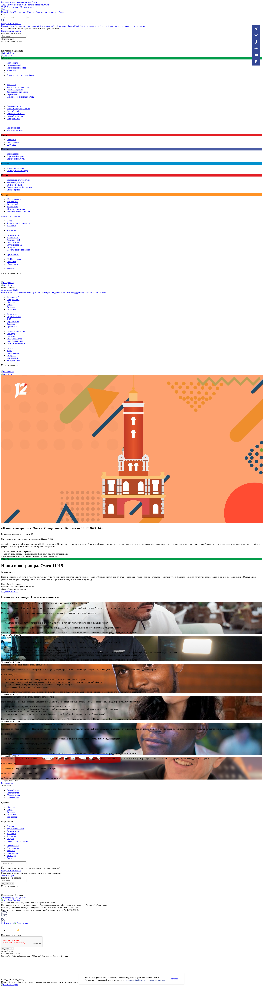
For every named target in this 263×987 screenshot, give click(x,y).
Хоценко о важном (15, 168)
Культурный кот (14, 204)
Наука (9, 350)
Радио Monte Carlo (76, 26)
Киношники (12, 201)
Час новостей (33, 26)
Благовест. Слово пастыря (19, 87)
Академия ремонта (15, 182)
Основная (11, 261)
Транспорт (11, 336)
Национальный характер (18, 211)
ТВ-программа (13, 795)
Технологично (13, 128)
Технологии (12, 358)
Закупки (10, 838)
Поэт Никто (12, 63)
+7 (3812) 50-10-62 (9, 591)
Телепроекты (20, 12)
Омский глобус (14, 111)
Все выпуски (7, 783)
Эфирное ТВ (12, 237)
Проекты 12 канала (16, 113)
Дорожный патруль (16, 159)
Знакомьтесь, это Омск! (17, 92)
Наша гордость (14, 106)
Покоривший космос (16, 68)
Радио (61, 12)
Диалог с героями (15, 89)
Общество (11, 302)
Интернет (11, 247)
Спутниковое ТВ (14, 245)
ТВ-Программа (60, 26)
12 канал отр (12, 264)
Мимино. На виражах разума (20, 97)
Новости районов (15, 341)
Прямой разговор (15, 116)
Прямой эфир (7, 12)
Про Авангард (92, 26)
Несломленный (14, 65)
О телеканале (13, 798)
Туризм (10, 348)
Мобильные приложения (18, 250)
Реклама (103, 26)
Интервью (11, 355)
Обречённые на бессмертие (19, 187)
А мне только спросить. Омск (20, 75)
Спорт (9, 304)
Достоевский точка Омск (18, 180)
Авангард (53, 12)
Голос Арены (13, 142)
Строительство (14, 316)
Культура (11, 307)
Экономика (12, 314)
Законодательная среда (17, 170)
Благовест (11, 84)
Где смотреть (13, 235)
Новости (31, 12)
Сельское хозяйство (16, 331)
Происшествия (13, 353)
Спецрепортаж (13, 118)
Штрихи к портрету (16, 209)
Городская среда (14, 338)
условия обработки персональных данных (145, 980)
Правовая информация (134, 26)
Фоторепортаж (13, 360)
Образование (13, 321)
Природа (11, 333)
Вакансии (11, 225)
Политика (11, 309)
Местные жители (15, 130)
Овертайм (11, 139)
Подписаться (7, 39)
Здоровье (11, 324)
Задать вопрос (7, 875)
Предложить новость (11, 23)
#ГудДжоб (11, 144)
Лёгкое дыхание (14, 199)
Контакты (118, 26)
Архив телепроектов (10, 216)
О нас (110, 26)
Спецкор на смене (15, 185)
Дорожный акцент (15, 156)
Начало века (12, 206)
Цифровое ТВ (13, 242)
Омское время (13, 190)
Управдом (11, 70)
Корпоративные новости (18, 223)
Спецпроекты (42, 12)
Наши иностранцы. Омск (18, 108)
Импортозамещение (16, 343)
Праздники (12, 326)
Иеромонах (12, 94)
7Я (8, 73)
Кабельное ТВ (13, 240)
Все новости (12, 817)
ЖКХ (9, 319)
